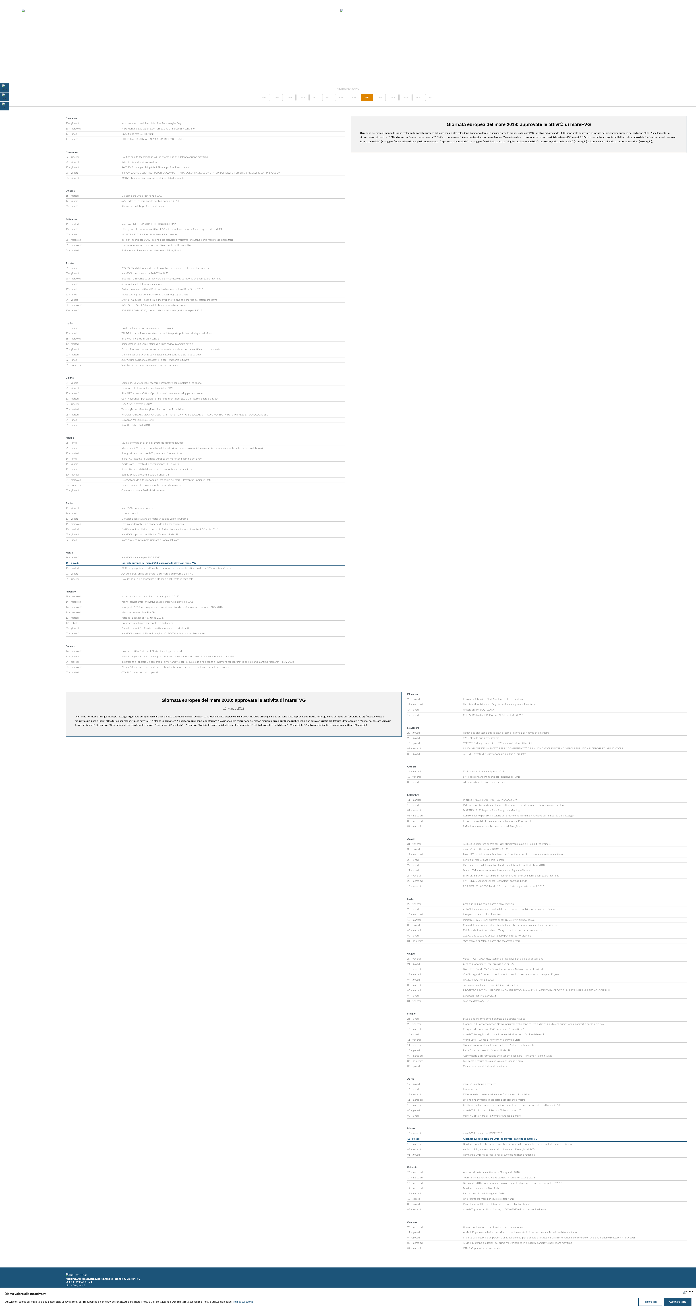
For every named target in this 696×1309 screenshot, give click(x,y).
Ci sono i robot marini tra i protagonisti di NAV (147, 388)
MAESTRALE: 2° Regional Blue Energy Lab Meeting (149, 234)
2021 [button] (328, 97)
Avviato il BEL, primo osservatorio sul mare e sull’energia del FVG (157, 574)
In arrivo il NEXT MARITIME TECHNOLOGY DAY (148, 224)
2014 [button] (418, 97)
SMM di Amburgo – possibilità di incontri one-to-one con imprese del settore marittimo (169, 300)
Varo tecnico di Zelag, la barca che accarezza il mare (150, 365)
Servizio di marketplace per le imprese (142, 284)
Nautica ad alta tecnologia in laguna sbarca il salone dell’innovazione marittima (164, 157)
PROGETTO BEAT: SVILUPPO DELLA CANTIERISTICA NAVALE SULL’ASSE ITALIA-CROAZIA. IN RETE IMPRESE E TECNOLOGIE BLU (194, 414)
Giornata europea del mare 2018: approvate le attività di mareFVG (158, 562)
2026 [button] (264, 97)
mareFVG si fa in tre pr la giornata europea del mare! (150, 540)
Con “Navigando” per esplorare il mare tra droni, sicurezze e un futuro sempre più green (169, 399)
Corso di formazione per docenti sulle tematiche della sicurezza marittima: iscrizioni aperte (170, 349)
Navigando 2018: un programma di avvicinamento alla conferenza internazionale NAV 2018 (172, 607)
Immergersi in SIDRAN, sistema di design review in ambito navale (157, 344)
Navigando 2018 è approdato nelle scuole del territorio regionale (157, 579)
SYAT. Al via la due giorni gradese (139, 162)
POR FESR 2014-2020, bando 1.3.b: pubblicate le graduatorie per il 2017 (161, 310)
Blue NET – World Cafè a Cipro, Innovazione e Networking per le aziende (161, 393)
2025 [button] (277, 97)
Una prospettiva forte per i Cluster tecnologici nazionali (151, 651)
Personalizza (650, 1302)
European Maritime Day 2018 (137, 420)
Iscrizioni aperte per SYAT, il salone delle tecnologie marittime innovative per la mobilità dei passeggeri (177, 240)
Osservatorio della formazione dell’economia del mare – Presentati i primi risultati (166, 480)
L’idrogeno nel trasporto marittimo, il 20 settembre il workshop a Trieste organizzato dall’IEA (171, 229)
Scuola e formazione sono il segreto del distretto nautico (152, 443)
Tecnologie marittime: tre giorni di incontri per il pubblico (152, 409)
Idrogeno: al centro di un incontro (140, 338)
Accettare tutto (677, 1302)
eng (684, 10)
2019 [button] (354, 97)
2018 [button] (367, 97)
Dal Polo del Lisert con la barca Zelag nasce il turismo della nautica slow (161, 354)
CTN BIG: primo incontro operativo (140, 672)
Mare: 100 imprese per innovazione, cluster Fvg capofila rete (154, 294)
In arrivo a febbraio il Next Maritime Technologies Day (151, 123)
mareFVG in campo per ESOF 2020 (140, 557)
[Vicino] (688, 1292)
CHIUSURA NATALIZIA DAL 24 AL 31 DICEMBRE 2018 (152, 139)
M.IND (640, 10)
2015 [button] (405, 97)
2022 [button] (315, 97)
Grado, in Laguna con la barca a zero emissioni (147, 328)
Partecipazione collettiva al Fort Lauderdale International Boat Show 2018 (162, 289)
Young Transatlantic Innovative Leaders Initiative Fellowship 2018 (157, 602)
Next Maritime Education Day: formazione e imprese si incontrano (158, 128)
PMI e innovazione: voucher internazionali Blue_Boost (151, 250)
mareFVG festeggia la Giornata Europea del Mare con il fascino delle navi (161, 459)
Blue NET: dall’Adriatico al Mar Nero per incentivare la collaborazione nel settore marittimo (171, 278)
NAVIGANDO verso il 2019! (136, 404)
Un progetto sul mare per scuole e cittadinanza (147, 623)
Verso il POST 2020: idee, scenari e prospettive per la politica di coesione (161, 383)
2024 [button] (289, 97)
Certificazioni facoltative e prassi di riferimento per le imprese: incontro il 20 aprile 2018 (169, 529)
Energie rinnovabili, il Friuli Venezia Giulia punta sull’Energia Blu (156, 245)
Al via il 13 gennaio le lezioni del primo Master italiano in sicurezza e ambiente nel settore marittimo (175, 667)
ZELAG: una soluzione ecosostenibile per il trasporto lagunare (155, 360)
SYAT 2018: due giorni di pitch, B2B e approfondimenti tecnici (155, 167)
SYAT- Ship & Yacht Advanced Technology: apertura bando (153, 305)
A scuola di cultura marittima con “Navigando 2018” (150, 596)
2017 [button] (380, 97)
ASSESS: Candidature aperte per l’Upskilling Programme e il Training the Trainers (165, 268)
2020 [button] (341, 97)
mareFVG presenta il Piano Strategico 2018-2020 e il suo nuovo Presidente (162, 633)
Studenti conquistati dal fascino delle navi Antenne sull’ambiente (157, 469)
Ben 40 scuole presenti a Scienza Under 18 (145, 475)
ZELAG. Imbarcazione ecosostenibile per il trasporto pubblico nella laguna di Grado (167, 333)
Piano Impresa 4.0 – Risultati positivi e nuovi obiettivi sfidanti (155, 628)
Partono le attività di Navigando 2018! (142, 618)
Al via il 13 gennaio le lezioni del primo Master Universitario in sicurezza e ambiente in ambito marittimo (178, 656)
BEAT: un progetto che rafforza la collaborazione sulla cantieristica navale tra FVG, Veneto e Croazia (176, 568)
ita (678, 10)
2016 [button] (392, 97)
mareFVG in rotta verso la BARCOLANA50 (144, 273)
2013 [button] (431, 97)
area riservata (660, 10)
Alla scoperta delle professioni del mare (143, 206)
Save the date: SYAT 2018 (135, 425)
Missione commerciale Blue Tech (139, 612)
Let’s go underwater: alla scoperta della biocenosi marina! (153, 524)
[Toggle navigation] (12, 11)
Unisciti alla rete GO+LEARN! (137, 134)
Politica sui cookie (243, 1302)
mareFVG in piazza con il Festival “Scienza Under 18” (150, 534)
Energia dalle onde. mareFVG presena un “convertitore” (152, 453)
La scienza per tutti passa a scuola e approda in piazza (151, 485)
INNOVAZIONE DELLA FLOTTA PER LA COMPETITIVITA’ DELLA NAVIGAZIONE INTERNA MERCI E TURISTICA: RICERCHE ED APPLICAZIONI (201, 173)
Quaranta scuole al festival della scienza (143, 490)
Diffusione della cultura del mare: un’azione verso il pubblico (154, 519)
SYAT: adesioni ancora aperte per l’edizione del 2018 (150, 201)
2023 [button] (302, 97)
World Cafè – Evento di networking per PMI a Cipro (150, 464)
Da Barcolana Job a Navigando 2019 (141, 196)
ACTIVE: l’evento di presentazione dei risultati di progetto (153, 178)
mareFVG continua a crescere (137, 508)
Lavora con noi (129, 513)
